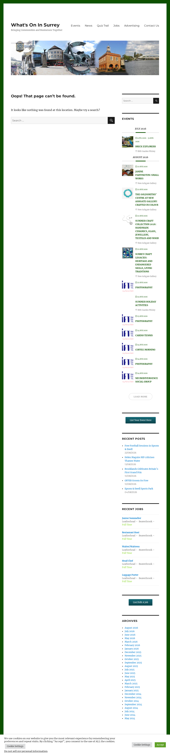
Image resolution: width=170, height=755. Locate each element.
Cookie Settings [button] (15, 746)
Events (75, 25)
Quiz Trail (103, 25)
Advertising (131, 25)
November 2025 (133, 655)
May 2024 (130, 718)
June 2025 (130, 673)
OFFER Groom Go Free (136, 480)
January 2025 (132, 690)
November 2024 (133, 697)
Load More (140, 396)
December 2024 (133, 694)
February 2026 (132, 645)
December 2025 (133, 652)
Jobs (116, 25)
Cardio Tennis (144, 335)
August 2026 (131, 627)
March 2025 (131, 683)
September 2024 (133, 704)
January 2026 (132, 648)
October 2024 (132, 701)
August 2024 (131, 708)
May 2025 (130, 676)
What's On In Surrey (35, 25)
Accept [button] (160, 744)
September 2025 (133, 662)
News (88, 25)
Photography (143, 287)
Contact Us (151, 25)
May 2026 (130, 638)
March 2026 (131, 641)
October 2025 (132, 659)
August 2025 (131, 666)
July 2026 (130, 631)
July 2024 (129, 711)
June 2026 (130, 634)
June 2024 (130, 715)
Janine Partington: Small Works (147, 175)
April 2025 (130, 680)
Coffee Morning (145, 349)
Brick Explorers (145, 146)
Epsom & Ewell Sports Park (139, 488)
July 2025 (129, 669)
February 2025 (132, 687)
